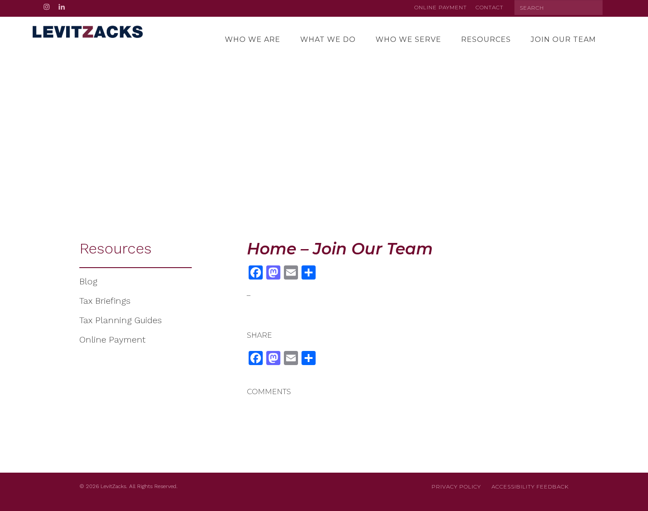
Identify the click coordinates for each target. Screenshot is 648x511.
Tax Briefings (104, 300)
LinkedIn (61, 8)
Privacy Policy (456, 486)
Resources (486, 39)
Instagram (46, 8)
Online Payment (440, 7)
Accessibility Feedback (530, 486)
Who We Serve (408, 39)
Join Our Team (563, 39)
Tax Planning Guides (120, 320)
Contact (489, 7)
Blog (88, 281)
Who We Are (252, 39)
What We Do (328, 39)
